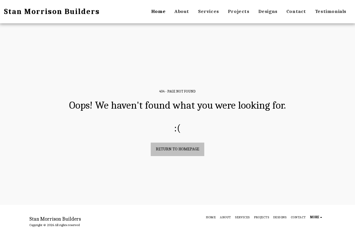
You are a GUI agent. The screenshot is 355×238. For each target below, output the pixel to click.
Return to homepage (177, 148)
